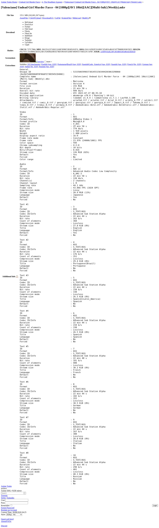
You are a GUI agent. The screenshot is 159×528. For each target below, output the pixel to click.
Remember (5, 505)
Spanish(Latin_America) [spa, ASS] (96, 64)
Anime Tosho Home (9, 2)
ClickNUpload (35, 18)
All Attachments (33, 64)
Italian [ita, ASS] (31, 67)
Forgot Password (7, 508)
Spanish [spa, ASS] (118, 64)
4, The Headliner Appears (52, 2)
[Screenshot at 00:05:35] (40, 62)
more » (49, 62)
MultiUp (85, 18)
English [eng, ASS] (49, 64)
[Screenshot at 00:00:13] (28, 62)
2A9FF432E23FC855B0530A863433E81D (117, 52)
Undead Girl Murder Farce (29, 2)
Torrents (4, 495)
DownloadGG (48, 18)
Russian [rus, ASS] (46, 67)
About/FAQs (6, 521)
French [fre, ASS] (134, 64)
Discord (4, 526)
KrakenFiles (66, 18)
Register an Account (9, 510)
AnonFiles (24, 18)
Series (3, 498)
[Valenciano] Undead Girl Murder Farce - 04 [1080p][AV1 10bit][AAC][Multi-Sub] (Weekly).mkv (103, 2)
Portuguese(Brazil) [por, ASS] (69, 64)
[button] (45, 61)
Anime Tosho (6, 486)
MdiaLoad (77, 18)
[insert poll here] (7, 519)
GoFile (57, 18)
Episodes (10, 498)
